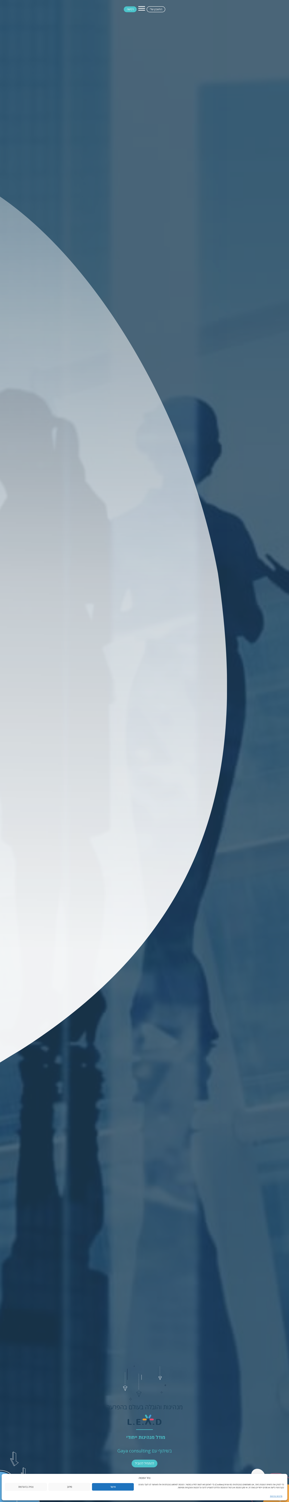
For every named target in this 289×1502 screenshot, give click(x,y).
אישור (113, 1486)
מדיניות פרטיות (276, 1496)
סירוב (69, 1486)
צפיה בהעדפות (25, 1486)
